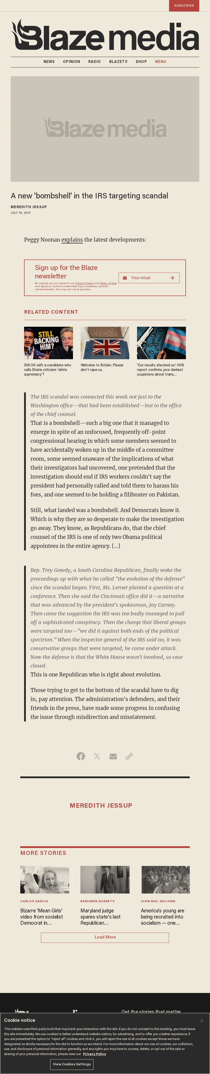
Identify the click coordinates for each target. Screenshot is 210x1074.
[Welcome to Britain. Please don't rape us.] (105, 342)
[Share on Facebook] (81, 756)
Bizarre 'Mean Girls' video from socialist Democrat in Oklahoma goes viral (42, 917)
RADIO (94, 62)
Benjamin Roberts (97, 901)
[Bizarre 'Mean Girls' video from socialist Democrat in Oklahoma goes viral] (44, 879)
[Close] (201, 1020)
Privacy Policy (85, 283)
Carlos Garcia (34, 901)
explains (72, 239)
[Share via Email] (113, 756)
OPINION (71, 62)
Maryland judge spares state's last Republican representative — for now (103, 917)
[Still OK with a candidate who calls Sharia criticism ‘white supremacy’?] (48, 342)
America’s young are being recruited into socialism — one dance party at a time (164, 917)
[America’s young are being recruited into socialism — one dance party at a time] (165, 879)
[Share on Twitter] (97, 756)
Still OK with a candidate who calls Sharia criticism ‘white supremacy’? (47, 370)
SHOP (141, 62)
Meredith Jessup (29, 207)
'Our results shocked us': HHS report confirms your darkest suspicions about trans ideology (160, 370)
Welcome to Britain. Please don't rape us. (102, 368)
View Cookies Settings (72, 1064)
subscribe (184, 5)
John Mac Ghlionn (158, 901)
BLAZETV (118, 62)
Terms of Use (108, 283)
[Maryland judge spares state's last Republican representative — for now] (104, 879)
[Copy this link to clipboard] (129, 756)
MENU (160, 62)
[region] (105, 1043)
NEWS (49, 62)
